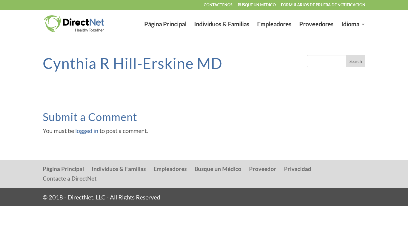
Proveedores (316, 25)
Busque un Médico (217, 168)
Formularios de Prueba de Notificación (323, 5)
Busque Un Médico (257, 5)
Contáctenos (218, 5)
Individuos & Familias (221, 25)
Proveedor (262, 168)
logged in (86, 130)
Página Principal (165, 25)
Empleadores (274, 25)
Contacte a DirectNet (69, 178)
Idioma (350, 25)
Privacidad (297, 168)
